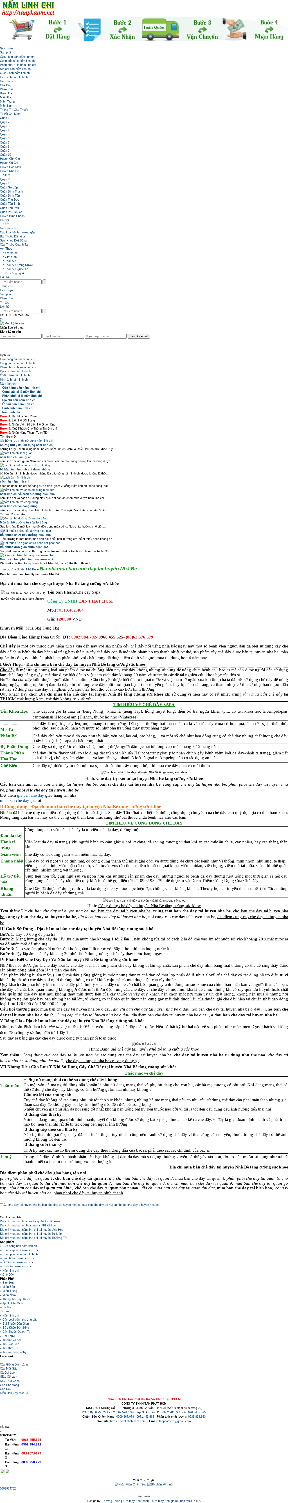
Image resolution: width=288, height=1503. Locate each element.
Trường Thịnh (111, 1501)
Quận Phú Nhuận (11, 212)
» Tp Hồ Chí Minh (11, 1303)
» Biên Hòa (7, 1282)
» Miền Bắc (7, 1286)
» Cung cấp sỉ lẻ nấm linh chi (19, 1250)
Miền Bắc (6, 97)
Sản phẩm (6, 52)
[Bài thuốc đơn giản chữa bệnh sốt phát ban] (30, 543)
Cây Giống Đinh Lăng (14, 1364)
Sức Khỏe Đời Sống (13, 240)
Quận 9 (4, 150)
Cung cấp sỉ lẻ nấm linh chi (17, 60)
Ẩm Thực (6, 248)
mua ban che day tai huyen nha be (103, 1204)
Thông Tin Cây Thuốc (14, 109)
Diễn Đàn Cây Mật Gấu (15, 1393)
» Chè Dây (7, 1274)
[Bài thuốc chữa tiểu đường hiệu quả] (25, 530)
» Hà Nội (5, 1307)
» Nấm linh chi (9, 1270)
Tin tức (4, 224)
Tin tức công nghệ (12, 273)
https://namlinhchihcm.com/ (128, 1421)
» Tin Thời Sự (9, 1348)
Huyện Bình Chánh (12, 216)
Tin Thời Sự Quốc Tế (14, 269)
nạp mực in (187, 1501)
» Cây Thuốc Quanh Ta (15, 1331)
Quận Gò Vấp (9, 187)
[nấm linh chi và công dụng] (19, 502)
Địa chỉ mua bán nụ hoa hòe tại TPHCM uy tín (30, 1225)
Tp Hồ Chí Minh (10, 113)
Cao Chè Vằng (9, 1385)
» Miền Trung (8, 1290)
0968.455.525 (197, 1412)
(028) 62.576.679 (122, 1412)
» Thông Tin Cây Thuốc (15, 1299)
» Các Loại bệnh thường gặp (18, 1319)
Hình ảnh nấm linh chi (14, 77)
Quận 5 (4, 134)
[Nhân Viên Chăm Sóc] (130, 1484)
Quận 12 (5, 183)
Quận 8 (4, 146)
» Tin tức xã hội (10, 1340)
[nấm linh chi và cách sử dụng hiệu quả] (27, 490)
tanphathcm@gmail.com (175, 1421)
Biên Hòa (6, 93)
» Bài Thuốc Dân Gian (14, 1323)
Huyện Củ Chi (9, 162)
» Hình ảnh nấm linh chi (15, 1266)
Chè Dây (5, 85)
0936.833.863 (197, 1416)
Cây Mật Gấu (8, 1368)
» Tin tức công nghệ (13, 1352)
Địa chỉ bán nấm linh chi (15, 69)
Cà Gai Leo (7, 1372)
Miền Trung (7, 101)
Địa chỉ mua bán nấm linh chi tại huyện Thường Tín (33, 1237)
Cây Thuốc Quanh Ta (14, 244)
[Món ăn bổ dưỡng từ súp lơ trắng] (23, 518)
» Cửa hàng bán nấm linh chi (19, 1246)
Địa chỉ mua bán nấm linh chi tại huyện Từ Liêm (31, 1233)
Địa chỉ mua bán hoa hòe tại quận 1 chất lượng (30, 1221)
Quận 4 (4, 130)
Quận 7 (4, 142)
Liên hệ (4, 277)
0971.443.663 (145, 1416)
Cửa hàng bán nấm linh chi (17, 56)
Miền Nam (6, 105)
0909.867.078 (125, 1416)
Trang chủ (6, 286)
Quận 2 (4, 122)
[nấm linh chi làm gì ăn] (16, 453)
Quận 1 (4, 118)
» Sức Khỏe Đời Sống (14, 1327)
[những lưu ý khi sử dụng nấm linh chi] (26, 440)
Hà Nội (4, 220)
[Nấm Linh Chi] (28, 14)
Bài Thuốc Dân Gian (13, 236)
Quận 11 (5, 179)
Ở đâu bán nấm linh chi (15, 73)
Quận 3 (4, 126)
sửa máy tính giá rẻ (165, 1501)
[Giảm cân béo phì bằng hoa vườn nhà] (26, 555)
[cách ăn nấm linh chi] (15, 477)
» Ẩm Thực (7, 1336)
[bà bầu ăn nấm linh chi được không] (25, 465)
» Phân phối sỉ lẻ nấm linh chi (19, 1254)
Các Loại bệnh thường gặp (17, 232)
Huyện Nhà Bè (9, 171)
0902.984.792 (171, 1412)
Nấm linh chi (8, 81)
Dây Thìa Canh (10, 1381)
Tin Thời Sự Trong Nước (16, 265)
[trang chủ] (1, 44)
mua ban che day (14, 800)
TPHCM (5, 175)
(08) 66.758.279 (98, 1412)
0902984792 (8, 1488)
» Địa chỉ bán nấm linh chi (17, 1258)
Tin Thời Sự (8, 261)
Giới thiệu (6, 48)
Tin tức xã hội (9, 253)
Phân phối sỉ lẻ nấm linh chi (18, 65)
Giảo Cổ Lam (8, 1376)
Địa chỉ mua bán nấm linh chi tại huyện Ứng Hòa (31, 1229)
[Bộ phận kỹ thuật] (160, 1484)
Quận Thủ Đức (9, 199)
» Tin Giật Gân (9, 1344)
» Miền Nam (8, 1295)
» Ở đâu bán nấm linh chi (16, 1262)
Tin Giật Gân (8, 257)
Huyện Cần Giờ (10, 158)
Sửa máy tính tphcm (136, 1501)
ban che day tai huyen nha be (61, 1204)
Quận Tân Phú (9, 208)
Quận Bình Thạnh (11, 191)
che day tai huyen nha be (24, 1204)
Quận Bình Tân (10, 195)
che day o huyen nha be (142, 1204)
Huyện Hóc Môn (10, 167)
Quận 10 (5, 154)
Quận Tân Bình (10, 203)
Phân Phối (7, 89)
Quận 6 (4, 138)
